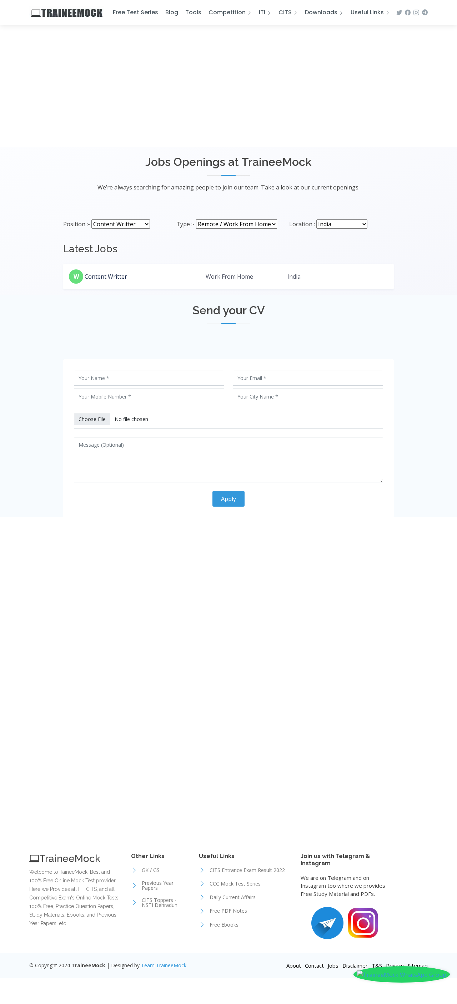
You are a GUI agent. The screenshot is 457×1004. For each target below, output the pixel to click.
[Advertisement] (228, 90)
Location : (302, 224)
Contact (314, 965)
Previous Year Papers (158, 886)
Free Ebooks (224, 924)
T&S (377, 965)
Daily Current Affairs (233, 897)
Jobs (333, 965)
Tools (193, 12)
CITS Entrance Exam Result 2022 (247, 870)
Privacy (395, 965)
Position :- (76, 224)
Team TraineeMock (163, 965)
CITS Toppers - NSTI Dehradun (159, 903)
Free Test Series (135, 12)
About (293, 965)
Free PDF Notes (228, 910)
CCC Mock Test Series (235, 883)
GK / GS (151, 870)
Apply (228, 499)
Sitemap (418, 965)
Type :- (185, 224)
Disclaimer (355, 965)
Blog (171, 12)
